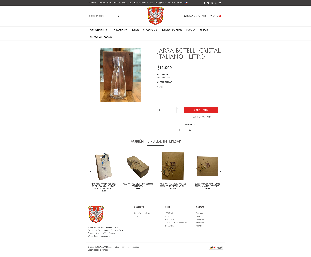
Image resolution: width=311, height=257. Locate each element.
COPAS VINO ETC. (150, 30)
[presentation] (90, 171)
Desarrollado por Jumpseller (99, 250)
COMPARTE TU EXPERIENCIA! (176, 223)
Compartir (190, 125)
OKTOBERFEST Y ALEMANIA (101, 37)
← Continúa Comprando (201, 117)
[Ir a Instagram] (212, 2)
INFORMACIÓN (170, 219)
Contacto (204, 30)
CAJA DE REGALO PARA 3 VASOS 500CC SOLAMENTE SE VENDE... (207, 185)
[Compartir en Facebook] (179, 130)
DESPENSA (190, 30)
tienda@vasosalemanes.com (145, 213)
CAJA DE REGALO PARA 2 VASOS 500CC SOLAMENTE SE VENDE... (173, 185)
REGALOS (135, 30)
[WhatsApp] (216, 2)
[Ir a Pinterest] (208, 2)
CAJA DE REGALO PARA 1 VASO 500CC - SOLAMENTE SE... (138, 185)
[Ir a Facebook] (204, 2)
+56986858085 (140, 216)
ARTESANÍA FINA (120, 30)
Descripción (162, 74)
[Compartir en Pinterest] (190, 130)
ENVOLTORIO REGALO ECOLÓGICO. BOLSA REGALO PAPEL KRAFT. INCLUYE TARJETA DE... (104, 186)
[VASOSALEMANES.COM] (155, 16)
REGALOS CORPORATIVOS (172, 30)
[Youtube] (220, 2)
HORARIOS (169, 213)
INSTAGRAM (169, 226)
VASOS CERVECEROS (98, 30)
